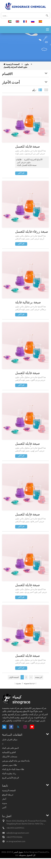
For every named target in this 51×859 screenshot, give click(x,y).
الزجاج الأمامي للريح (10, 777)
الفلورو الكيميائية (9, 752)
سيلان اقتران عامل (9, 739)
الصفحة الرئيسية (13, 64)
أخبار (4, 799)
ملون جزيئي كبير (24, 162)
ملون (27, 64)
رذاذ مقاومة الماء (9, 773)
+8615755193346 (14, 837)
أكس (4, 807)
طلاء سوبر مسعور (9, 765)
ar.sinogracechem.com (15, 841)
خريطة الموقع (7, 794)
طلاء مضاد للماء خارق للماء (13, 769)
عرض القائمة (40, 90)
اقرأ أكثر (21, 173)
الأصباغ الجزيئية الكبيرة (33, 159)
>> (31, 677)
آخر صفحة (38, 677)
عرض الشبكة (46, 90)
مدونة (4, 803)
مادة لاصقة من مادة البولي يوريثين (16, 760)
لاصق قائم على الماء (10, 748)
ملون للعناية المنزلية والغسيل (15, 67)
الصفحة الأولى (14, 677)
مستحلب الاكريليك (9, 756)
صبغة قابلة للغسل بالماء (27, 165)
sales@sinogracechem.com (17, 833)
